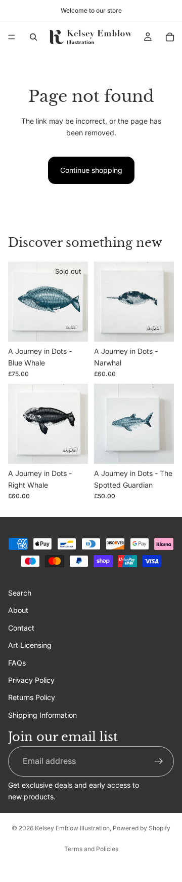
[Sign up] (158, 761)
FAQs (17, 662)
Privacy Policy (31, 680)
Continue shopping (91, 170)
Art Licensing (30, 645)
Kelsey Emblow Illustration (72, 828)
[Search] (33, 37)
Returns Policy (31, 697)
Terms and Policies (91, 849)
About (18, 610)
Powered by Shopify (141, 828)
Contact (21, 627)
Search (19, 593)
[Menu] (11, 37)
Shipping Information (42, 715)
